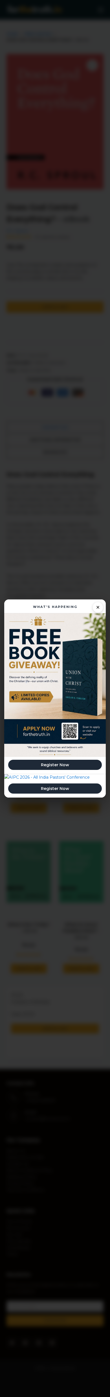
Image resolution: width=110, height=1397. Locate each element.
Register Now (55, 764)
